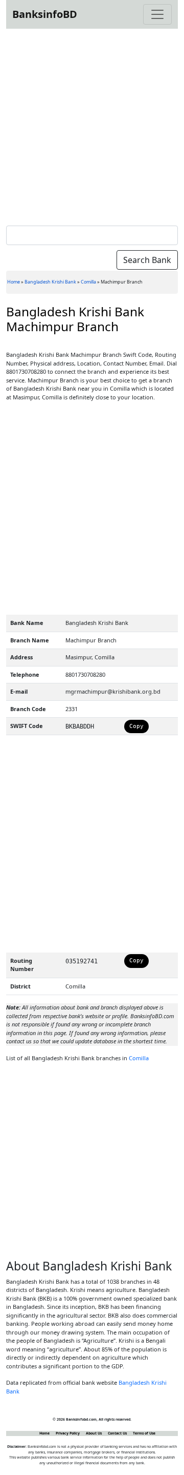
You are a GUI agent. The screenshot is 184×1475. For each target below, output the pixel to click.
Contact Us (117, 1433)
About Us (94, 1433)
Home (13, 281)
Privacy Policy (68, 1433)
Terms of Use (144, 1433)
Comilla (88, 281)
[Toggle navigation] (157, 14)
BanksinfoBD (44, 14)
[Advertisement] (92, 125)
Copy (136, 726)
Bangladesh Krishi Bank (50, 281)
